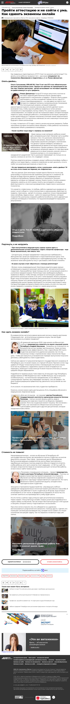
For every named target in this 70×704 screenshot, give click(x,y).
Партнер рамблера (29, 697)
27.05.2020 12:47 (6, 7)
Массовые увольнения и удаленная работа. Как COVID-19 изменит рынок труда (36, 545)
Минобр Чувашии (51, 65)
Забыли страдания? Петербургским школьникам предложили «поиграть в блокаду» (33, 606)
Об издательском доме (20, 657)
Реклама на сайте (18, 662)
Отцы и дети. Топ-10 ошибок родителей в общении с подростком (38, 231)
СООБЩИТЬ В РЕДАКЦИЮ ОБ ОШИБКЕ (47, 664)
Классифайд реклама (61, 662)
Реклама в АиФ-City (47, 662)
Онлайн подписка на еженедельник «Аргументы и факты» (30, 659)
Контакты (51, 659)
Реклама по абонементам (32, 662)
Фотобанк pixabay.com (54, 328)
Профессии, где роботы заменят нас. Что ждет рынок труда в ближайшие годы (39, 439)
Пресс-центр (32, 657)
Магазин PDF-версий (43, 657)
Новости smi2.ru (8, 652)
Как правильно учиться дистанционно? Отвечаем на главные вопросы (29, 595)
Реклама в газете (61, 659)
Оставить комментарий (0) (54, 562)
